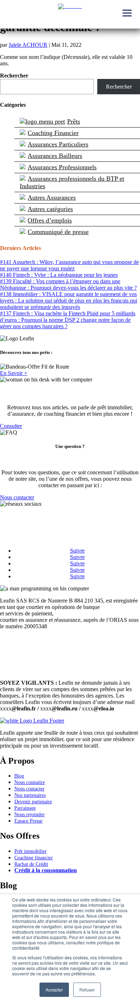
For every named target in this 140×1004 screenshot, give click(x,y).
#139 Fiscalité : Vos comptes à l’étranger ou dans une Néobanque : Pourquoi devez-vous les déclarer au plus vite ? (68, 284)
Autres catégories (50, 209)
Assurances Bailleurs (55, 155)
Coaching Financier (53, 132)
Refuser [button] (87, 989)
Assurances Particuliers (58, 144)
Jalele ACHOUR (28, 45)
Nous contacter (17, 497)
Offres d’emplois (50, 220)
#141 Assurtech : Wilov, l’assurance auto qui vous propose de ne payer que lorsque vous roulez (69, 265)
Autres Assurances (52, 197)
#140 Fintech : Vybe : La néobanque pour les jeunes (59, 275)
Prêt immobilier (30, 851)
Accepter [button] (54, 989)
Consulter (11, 426)
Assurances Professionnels (62, 167)
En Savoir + (13, 373)
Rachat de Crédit (31, 864)
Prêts (73, 121)
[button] (127, 12)
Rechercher (14, 76)
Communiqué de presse (58, 231)
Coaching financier (33, 857)
